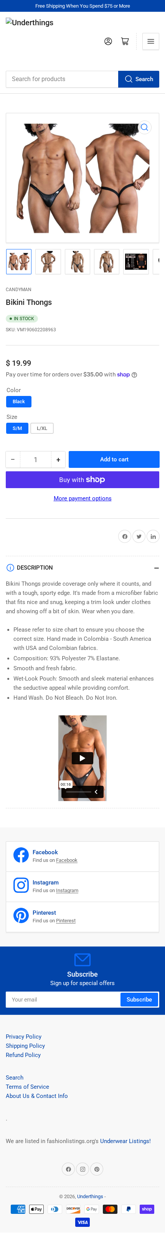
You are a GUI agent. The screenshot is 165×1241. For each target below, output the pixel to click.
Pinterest (66, 920)
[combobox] (82, 79)
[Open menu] (150, 41)
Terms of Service (27, 1086)
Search (144, 79)
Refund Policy (23, 1055)
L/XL (42, 428)
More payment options (83, 498)
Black (19, 401)
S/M (17, 428)
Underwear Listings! (125, 1141)
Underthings (90, 1196)
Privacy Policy (23, 1036)
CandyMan (18, 289)
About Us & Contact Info (37, 1096)
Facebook (67, 860)
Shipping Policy (25, 1045)
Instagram (67, 890)
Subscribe (139, 999)
